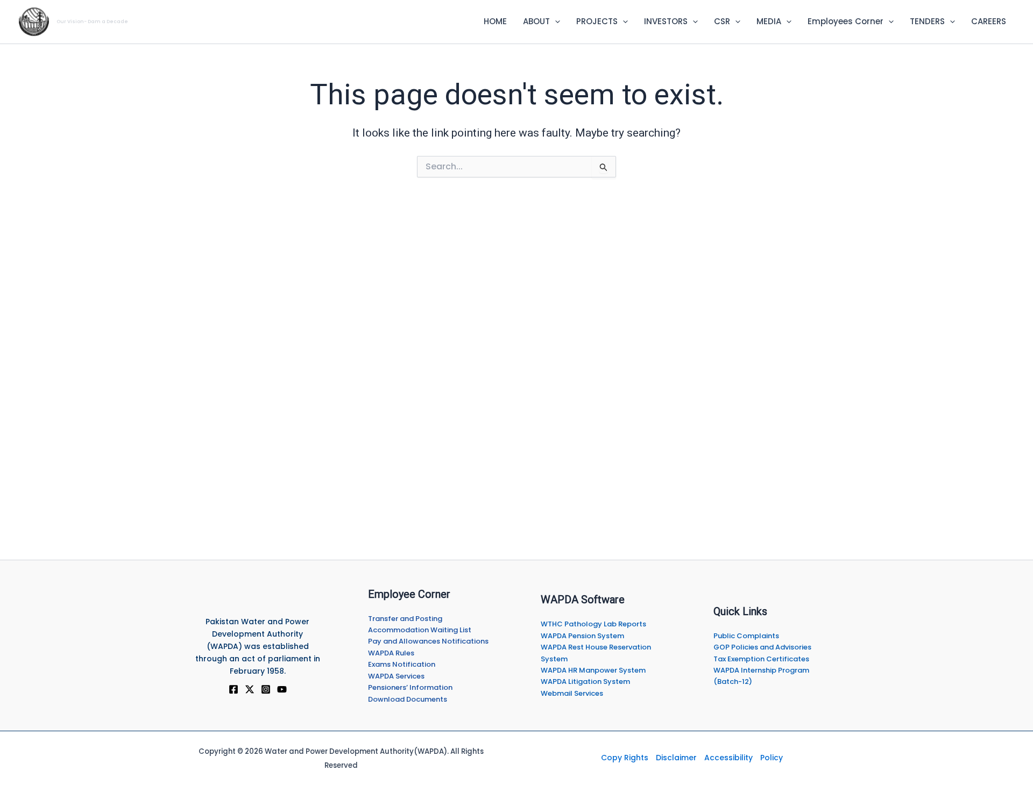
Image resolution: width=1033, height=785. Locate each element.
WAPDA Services (396, 676)
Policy (771, 757)
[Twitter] (249, 689)
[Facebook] (233, 689)
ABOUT (536, 21)
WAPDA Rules (391, 653)
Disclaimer (676, 757)
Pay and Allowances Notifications (428, 641)
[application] (555, 21)
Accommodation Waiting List (419, 630)
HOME (495, 21)
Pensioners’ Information (410, 687)
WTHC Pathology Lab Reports (593, 624)
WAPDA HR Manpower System (593, 670)
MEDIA (768, 21)
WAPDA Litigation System (585, 681)
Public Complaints (746, 636)
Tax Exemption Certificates (761, 659)
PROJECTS (597, 21)
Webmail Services (572, 693)
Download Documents (407, 699)
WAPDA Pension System (582, 636)
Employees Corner (845, 21)
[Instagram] (266, 689)
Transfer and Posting (405, 618)
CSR (722, 21)
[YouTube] (282, 689)
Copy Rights (624, 757)
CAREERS (988, 21)
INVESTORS (666, 21)
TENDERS (927, 21)
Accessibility (728, 757)
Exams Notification (401, 664)
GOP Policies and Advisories (762, 647)
